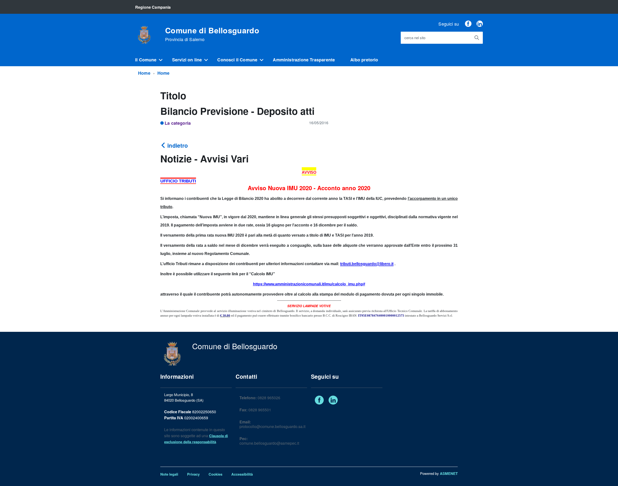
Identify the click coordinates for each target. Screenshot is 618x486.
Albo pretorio (364, 60)
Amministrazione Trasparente (304, 60)
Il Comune (146, 60)
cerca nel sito (414, 38)
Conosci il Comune (237, 60)
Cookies (215, 474)
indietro (177, 145)
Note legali (169, 474)
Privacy (193, 474)
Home (144, 73)
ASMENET (449, 473)
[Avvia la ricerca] (477, 38)
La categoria (178, 123)
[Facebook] (468, 24)
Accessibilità (242, 474)
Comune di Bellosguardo (212, 34)
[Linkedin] (480, 24)
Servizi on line (187, 60)
